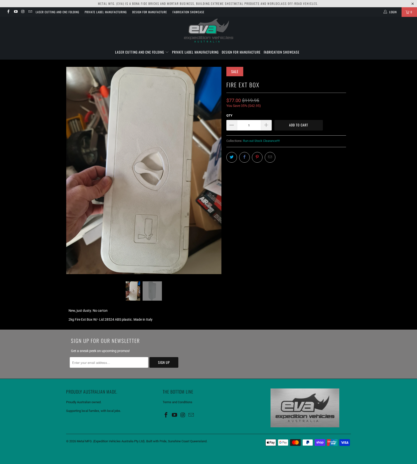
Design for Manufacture (149, 12)
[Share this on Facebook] (244, 157)
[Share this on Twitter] (231, 157)
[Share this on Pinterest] (257, 157)
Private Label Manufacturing (106, 12)
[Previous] (74, 170)
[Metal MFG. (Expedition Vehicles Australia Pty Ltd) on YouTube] (15, 12)
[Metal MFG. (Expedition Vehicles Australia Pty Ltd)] (208, 31)
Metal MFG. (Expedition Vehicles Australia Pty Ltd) (111, 441)
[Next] (213, 170)
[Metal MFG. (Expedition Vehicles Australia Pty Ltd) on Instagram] (23, 12)
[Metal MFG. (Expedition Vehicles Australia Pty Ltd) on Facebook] (8, 12)
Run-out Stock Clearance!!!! (261, 141)
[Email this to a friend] (270, 157)
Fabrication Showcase (188, 12)
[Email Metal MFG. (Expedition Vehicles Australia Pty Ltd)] (30, 12)
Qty (229, 115)
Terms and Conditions (177, 402)
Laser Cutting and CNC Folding (57, 12)
